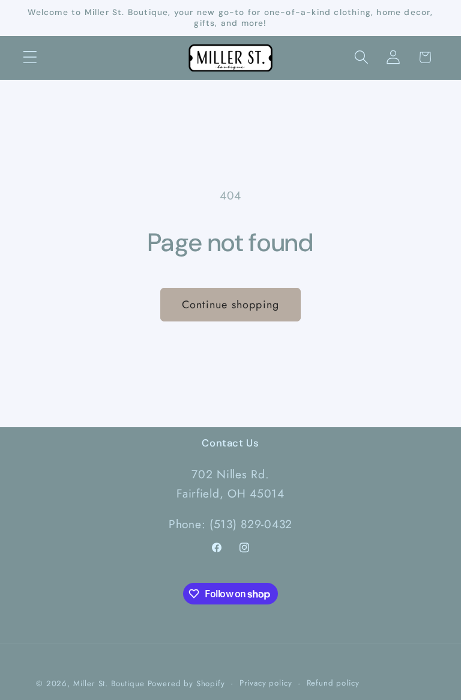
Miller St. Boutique (109, 683)
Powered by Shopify (186, 683)
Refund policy (333, 683)
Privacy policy (266, 683)
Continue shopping (230, 304)
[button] (30, 57)
